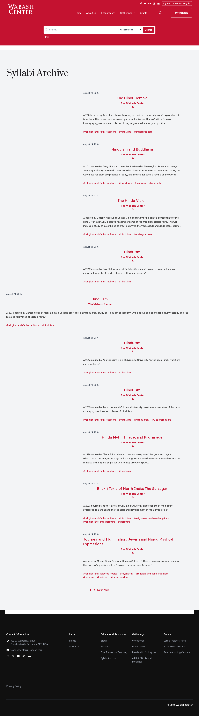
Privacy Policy (13, 686)
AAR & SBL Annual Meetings (142, 660)
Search (149, 29)
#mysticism (126, 573)
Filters (46, 37)
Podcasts (106, 646)
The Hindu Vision (132, 200)
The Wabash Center (133, 103)
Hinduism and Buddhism (132, 149)
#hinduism (125, 131)
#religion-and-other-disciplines (151, 518)
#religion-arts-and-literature (99, 521)
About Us (91, 13)
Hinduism (132, 252)
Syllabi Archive (108, 658)
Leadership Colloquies (144, 652)
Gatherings (126, 13)
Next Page (103, 589)
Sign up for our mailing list (177, 3)
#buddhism (125, 183)
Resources (107, 13)
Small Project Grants (175, 646)
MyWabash (181, 12)
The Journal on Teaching (114, 652)
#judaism (88, 577)
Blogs (104, 640)
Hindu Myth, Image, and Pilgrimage (132, 437)
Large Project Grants (175, 640)
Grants (143, 13)
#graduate (155, 183)
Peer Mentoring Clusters (177, 652)
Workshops (138, 640)
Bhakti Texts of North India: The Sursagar (132, 488)
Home (78, 13)
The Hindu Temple (132, 98)
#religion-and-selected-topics (100, 573)
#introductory (141, 419)
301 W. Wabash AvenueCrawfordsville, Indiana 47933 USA (29, 642)
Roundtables (139, 646)
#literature (124, 521)
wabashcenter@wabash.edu (26, 650)
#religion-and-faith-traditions (99, 131)
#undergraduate (143, 131)
